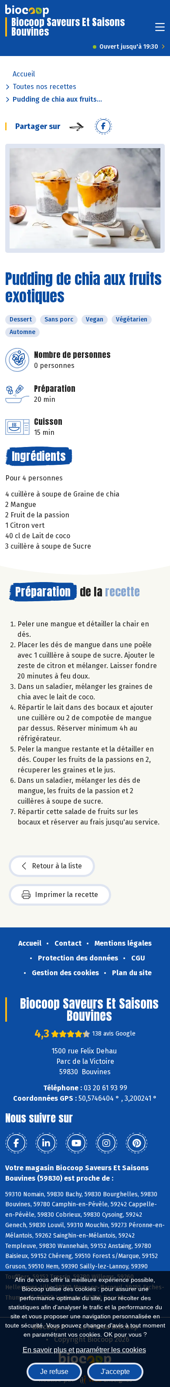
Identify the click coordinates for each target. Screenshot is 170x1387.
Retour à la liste (57, 866)
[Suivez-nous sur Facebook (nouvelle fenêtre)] (16, 1143)
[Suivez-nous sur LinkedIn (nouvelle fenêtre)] (46, 1143)
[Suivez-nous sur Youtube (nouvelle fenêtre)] (76, 1143)
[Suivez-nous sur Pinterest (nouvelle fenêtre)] (136, 1143)
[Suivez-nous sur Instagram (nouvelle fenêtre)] (106, 1143)
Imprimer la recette (66, 894)
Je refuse (54, 1371)
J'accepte (115, 1371)
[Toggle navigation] (160, 29)
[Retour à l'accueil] (27, 10)
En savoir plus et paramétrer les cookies (84, 1350)
